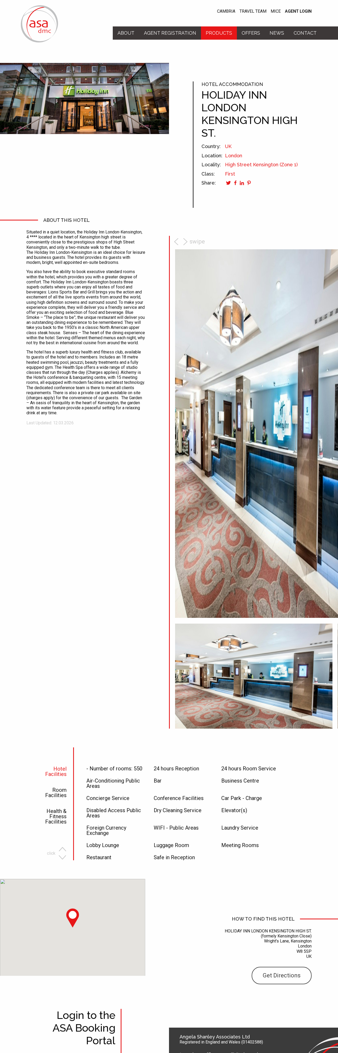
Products (219, 33)
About (126, 33)
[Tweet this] (228, 183)
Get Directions (282, 975)
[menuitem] (126, 33)
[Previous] (177, 241)
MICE (276, 11)
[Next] (191, 241)
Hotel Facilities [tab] (56, 771)
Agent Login (298, 11)
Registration (170, 33)
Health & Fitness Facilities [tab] (56, 816)
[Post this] (241, 183)
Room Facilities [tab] (56, 792)
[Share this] (234, 183)
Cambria (226, 11)
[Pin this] (248, 183)
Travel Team (253, 11)
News (277, 33)
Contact (305, 33)
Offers (251, 33)
